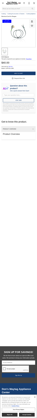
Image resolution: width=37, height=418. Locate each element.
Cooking (3, 13)
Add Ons (10, 66)
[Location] (24, 3)
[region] (18, 406)
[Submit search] (32, 8)
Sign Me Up (18, 375)
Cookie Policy (15, 406)
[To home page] (13, 3)
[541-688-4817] (29, 3)
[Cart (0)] (34, 3)
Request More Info (19, 78)
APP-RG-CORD (10, 68)
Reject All (9, 414)
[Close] (35, 397)
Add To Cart (18, 73)
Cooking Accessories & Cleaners (16, 13)
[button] (3, 3)
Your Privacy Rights (18, 409)
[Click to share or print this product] (32, 21)
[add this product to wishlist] (32, 26)
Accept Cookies (26, 414)
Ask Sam (19, 100)
